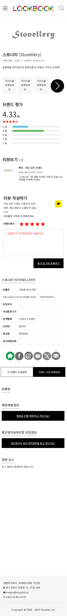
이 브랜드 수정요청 (17, 372)
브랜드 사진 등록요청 (49, 372)
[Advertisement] (33, 528)
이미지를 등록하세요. (9, 85)
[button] (32, 224)
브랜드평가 (9, 223)
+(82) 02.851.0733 (16, 597)
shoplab (45, 609)
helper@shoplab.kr (17, 592)
